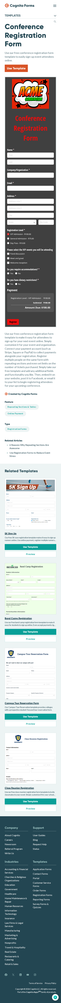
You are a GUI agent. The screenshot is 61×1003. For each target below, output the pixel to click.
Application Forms (42, 869)
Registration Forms (42, 895)
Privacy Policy (50, 983)
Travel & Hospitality (15, 947)
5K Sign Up (10, 533)
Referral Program (14, 848)
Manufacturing (12, 930)
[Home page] (19, 5)
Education (10, 884)
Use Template (16, 68)
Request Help (40, 844)
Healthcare (10, 893)
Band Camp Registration (18, 618)
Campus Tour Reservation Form (22, 703)
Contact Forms (40, 873)
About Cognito (12, 835)
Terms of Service (35, 983)
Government (11, 889)
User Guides (39, 835)
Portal (36, 878)
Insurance (10, 918)
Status (36, 848)
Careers (9, 839)
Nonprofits (10, 942)
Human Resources (14, 906)
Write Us (9, 853)
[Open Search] (55, 21)
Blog (35, 839)
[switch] (54, 5)
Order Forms (39, 890)
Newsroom (10, 844)
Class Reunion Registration (19, 788)
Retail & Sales (11, 964)
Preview (30, 554)
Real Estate (10, 951)
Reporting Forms (41, 899)
